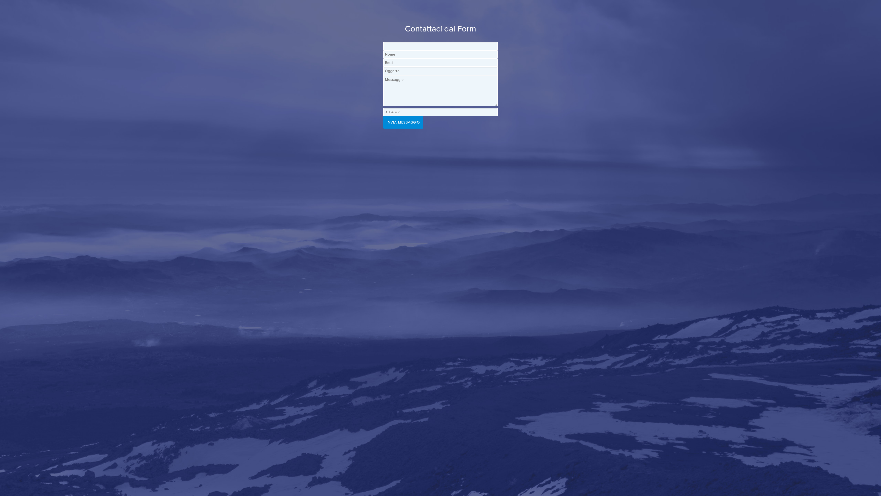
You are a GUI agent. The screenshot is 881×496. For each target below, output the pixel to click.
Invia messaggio (403, 122)
